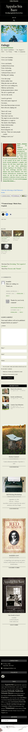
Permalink (20, 293)
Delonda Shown (7, 693)
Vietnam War (19, 710)
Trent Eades (10, 710)
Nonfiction (23, 390)
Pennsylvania (15, 706)
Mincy (2, 704)
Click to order (14, 624)
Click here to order (14, 567)
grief (20, 699)
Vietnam (15, 710)
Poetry (10, 51)
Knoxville (22, 702)
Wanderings (17, 407)
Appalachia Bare (18, 684)
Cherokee (24, 686)
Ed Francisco (12, 695)
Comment (3, 326)
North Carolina (11, 704)
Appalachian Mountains (9, 686)
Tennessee (10, 708)
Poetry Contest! (14, 457)
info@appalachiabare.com (9, 668)
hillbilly (2, 701)
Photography (13, 407)
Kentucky (16, 702)
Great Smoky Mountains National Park (10, 699)
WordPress (24, 727)
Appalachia (9, 685)
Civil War (3, 688)
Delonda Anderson (15, 691)
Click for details (14, 508)
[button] (6, 195)
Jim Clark (10, 702)
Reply (7, 295)
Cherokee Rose (16, 237)
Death (21, 688)
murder (5, 704)
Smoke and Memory (16, 397)
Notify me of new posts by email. (10, 374)
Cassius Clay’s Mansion (17, 404)
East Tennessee (4, 695)
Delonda (4, 691)
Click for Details (14, 467)
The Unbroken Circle (5, 250)
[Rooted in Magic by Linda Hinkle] (6, 233)
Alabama (2, 684)
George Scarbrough (12, 697)
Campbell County (18, 686)
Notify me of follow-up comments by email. (12, 371)
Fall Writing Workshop (14, 494)
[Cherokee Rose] (18, 233)
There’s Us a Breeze (16, 389)
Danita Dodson (12, 688)
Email (3, 354)
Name (3, 348)
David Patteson (22, 143)
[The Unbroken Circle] (6, 247)
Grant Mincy (23, 697)
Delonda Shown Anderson (19, 693)
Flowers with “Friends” (14, 268)
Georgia (17, 697)
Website (3, 360)
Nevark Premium (12, 727)
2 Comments (21, 51)
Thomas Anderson (19, 708)
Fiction (22, 398)
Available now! (14, 555)
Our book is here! (14, 615)
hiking (23, 699)
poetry (19, 706)
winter (7, 712)
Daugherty (17, 688)
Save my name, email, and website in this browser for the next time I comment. (13, 367)
